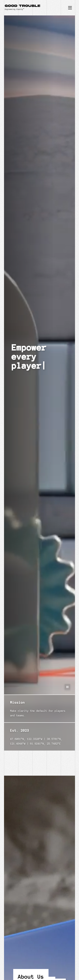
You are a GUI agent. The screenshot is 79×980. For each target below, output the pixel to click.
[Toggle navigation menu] (70, 7)
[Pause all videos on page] (67, 687)
